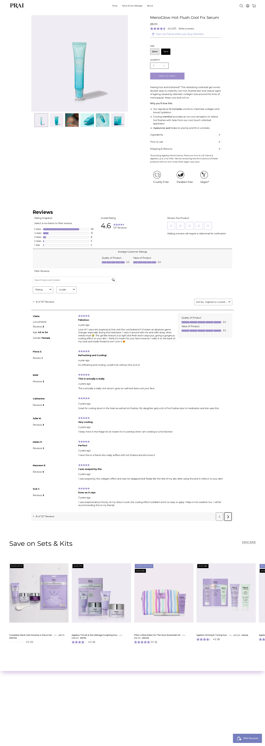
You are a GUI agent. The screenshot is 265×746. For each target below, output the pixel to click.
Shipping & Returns (161, 148)
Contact (78, 721)
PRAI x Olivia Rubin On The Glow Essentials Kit (157, 635)
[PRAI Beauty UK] (17, 5)
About (77, 691)
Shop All (36, 691)
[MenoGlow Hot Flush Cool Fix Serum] (41, 120)
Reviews (78, 696)
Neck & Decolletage (43, 696)
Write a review (186, 28)
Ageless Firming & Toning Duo (211, 635)
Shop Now (249, 542)
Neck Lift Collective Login (46, 706)
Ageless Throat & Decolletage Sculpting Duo (94, 635)
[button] (241, 6)
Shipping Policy (82, 711)
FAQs (76, 716)
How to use (156, 141)
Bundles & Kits (40, 701)
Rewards (78, 701)
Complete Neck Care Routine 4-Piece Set (30, 635)
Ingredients (156, 134)
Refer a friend (81, 706)
